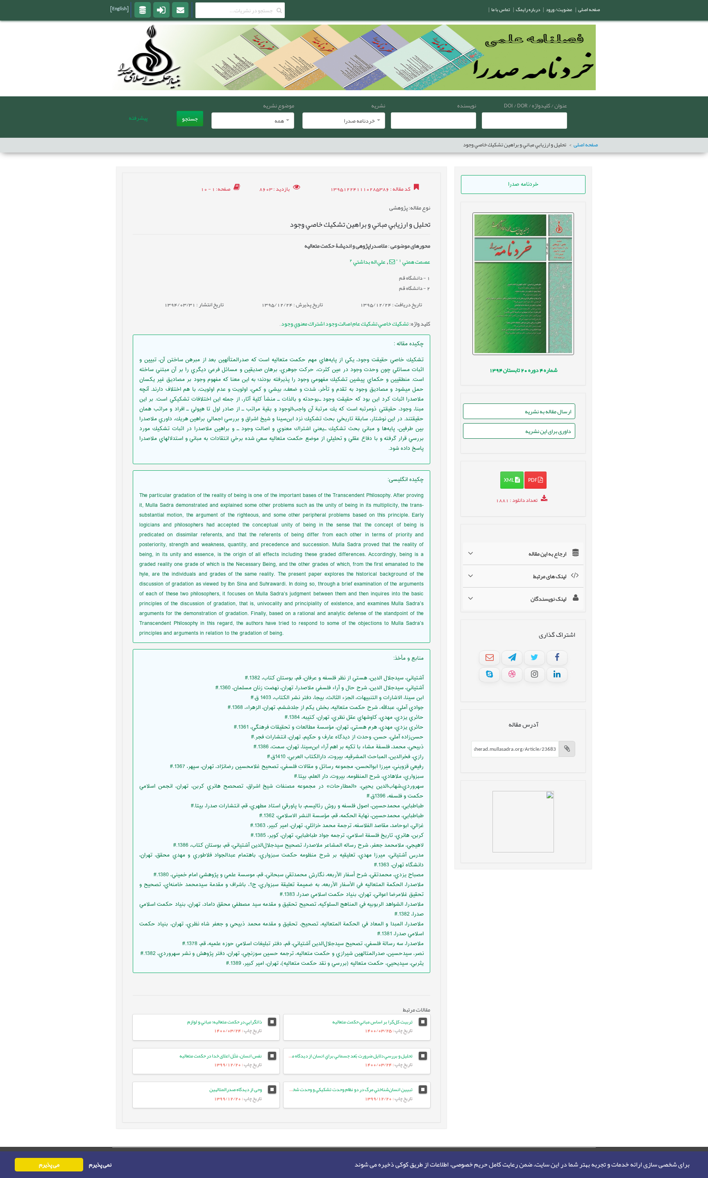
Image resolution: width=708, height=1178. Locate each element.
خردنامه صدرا (523, 184)
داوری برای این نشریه (548, 431)
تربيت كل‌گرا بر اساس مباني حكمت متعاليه (372, 1022)
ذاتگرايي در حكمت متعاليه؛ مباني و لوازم (224, 1022)
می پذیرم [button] (49, 1165)
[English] (119, 9)
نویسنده (466, 105)
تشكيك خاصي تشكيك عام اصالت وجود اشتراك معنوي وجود (344, 323)
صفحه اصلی (586, 145)
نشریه (378, 105)
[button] (352, 1165)
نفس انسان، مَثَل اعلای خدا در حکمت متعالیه (220, 1056)
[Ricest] (142, 9)
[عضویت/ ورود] (161, 9)
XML (509, 479)
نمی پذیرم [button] (100, 1165)
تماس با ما (500, 9)
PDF (533, 479)
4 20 (523, 370)
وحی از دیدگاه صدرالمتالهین (235, 1089)
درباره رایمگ (528, 9)
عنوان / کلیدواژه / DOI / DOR (535, 105)
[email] (180, 9)
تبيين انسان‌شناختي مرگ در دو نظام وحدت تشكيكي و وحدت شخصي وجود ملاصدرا (336, 1089)
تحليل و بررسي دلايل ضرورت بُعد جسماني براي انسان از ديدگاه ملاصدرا (346, 1056)
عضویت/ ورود (559, 9)
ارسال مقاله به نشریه (548, 411)
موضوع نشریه (278, 105)
